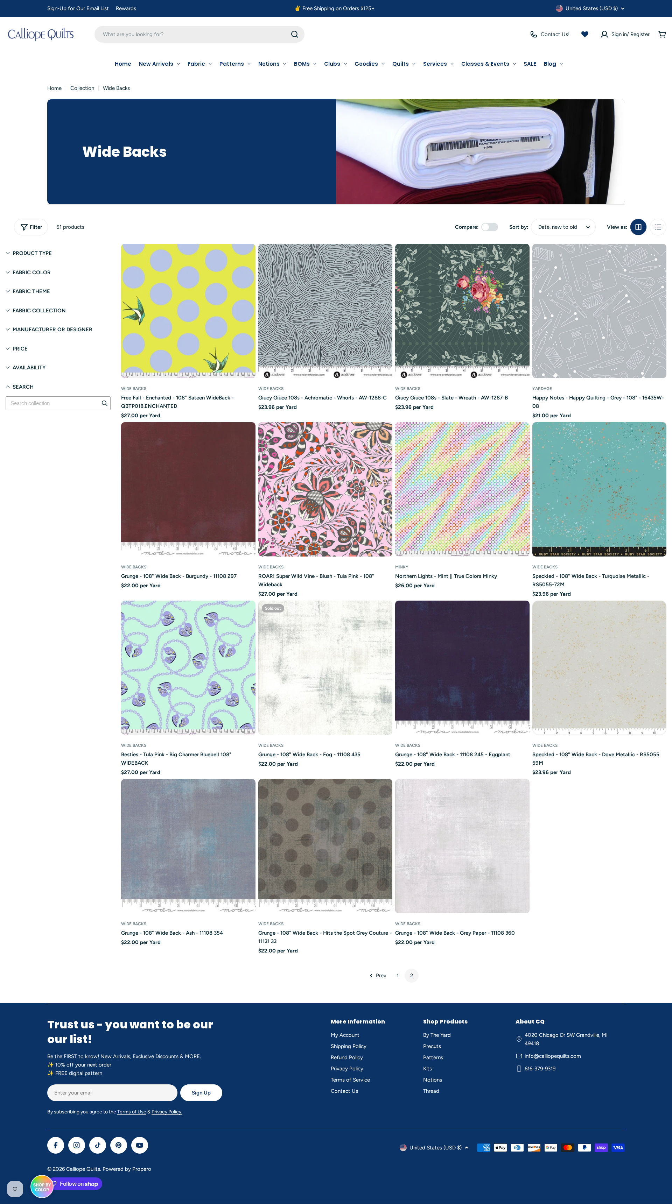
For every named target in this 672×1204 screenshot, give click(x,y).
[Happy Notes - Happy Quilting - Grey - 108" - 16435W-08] (599, 311)
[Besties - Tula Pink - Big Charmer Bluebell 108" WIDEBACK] (188, 668)
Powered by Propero (127, 1169)
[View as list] (658, 227)
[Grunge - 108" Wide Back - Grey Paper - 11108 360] (462, 846)
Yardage (542, 388)
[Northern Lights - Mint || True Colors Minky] (462, 489)
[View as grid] (638, 227)
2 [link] (411, 975)
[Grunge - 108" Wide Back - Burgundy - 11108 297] (188, 489)
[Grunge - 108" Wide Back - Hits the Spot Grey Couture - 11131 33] (325, 846)
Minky (401, 567)
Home (54, 88)
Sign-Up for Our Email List (78, 8)
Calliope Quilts (83, 1169)
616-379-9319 (540, 1068)
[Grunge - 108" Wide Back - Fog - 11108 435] (325, 668)
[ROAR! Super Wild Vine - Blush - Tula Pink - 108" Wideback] (325, 489)
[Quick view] (245, 259)
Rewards (126, 8)
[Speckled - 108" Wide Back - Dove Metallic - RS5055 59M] (599, 668)
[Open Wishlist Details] (585, 34)
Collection (82, 88)
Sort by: (518, 227)
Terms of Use (131, 1112)
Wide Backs (133, 388)
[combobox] (199, 34)
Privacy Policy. (167, 1112)
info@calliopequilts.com (553, 1056)
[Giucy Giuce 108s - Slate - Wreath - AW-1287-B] (462, 311)
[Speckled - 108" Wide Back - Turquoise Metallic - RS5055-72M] (599, 489)
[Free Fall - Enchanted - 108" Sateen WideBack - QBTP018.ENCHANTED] (188, 311)
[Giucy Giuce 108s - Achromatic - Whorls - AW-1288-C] (325, 311)
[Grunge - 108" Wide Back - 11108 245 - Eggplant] (462, 668)
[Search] (294, 34)
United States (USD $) (592, 8)
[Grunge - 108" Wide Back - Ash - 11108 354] (188, 846)
